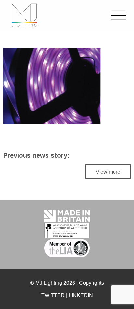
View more (108, 172)
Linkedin (81, 295)
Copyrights (91, 283)
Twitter (53, 295)
